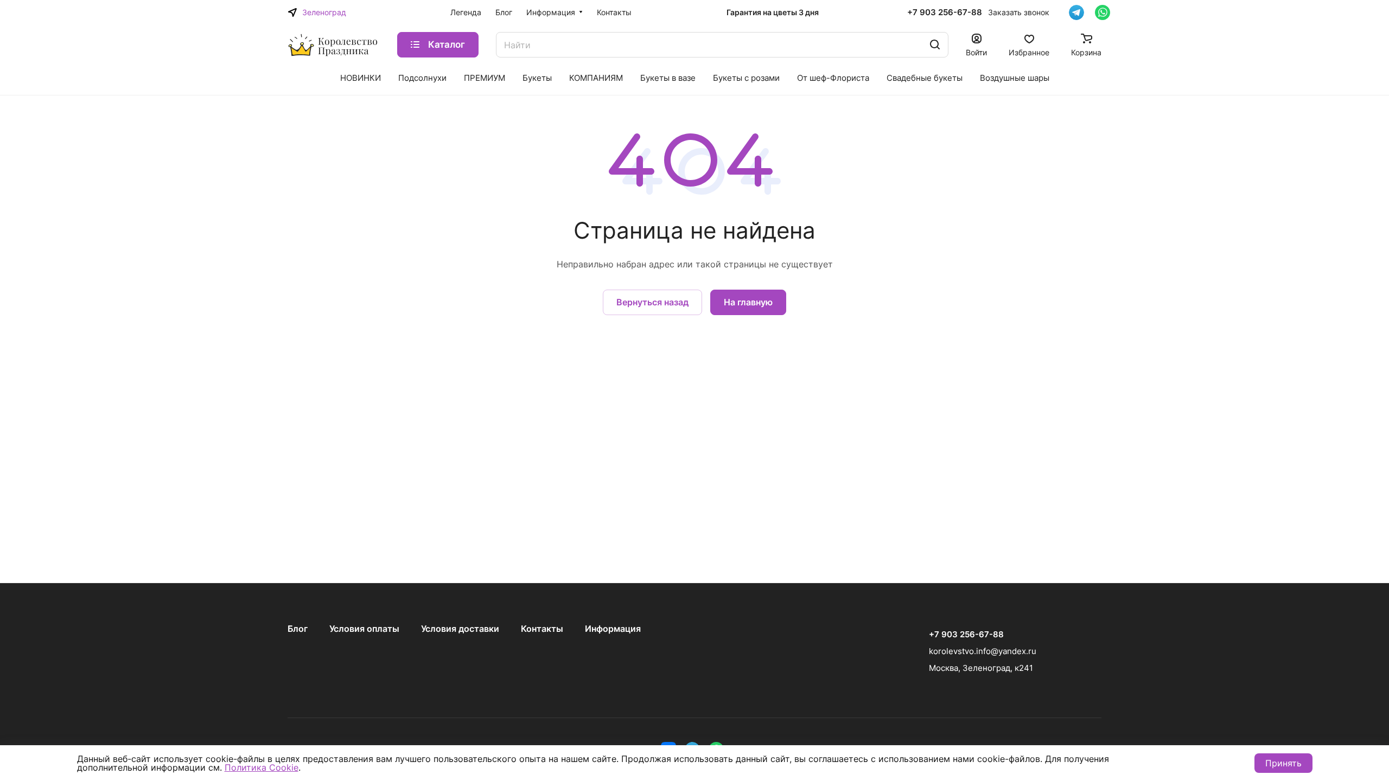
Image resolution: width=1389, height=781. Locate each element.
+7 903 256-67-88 (944, 12)
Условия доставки (460, 628)
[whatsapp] (1102, 12)
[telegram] (1076, 12)
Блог (298, 628)
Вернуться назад (652, 302)
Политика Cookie (261, 767)
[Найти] (934, 44)
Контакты (542, 628)
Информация (613, 628)
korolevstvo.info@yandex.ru (982, 651)
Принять (1283, 763)
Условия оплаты (364, 628)
